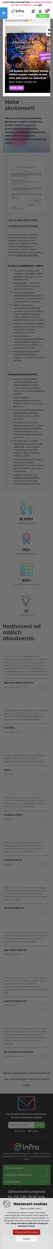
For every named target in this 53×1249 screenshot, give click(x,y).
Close (47, 20)
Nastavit (26, 1239)
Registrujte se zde (33, 11)
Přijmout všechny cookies (26, 1232)
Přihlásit (40, 11)
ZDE (40, 5)
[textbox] (23, 16)
